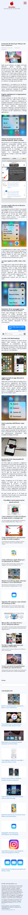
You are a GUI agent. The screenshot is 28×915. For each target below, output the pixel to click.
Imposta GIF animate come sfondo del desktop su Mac (14, 602)
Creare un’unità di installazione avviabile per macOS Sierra (13, 667)
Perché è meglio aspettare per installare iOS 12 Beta (12, 646)
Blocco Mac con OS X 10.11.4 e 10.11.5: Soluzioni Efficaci (12, 623)
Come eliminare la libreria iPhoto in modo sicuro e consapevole (14, 517)
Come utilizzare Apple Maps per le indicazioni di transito (13, 560)
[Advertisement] (14, 26)
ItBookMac (11, 7)
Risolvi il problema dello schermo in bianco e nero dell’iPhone (14, 581)
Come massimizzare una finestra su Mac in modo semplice (13, 538)
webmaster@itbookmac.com (8, 909)
